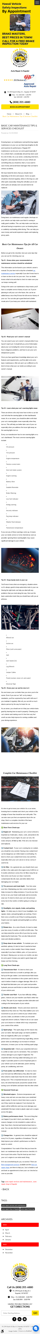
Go (35, 1313)
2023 (5, 1225)
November (9, 1253)
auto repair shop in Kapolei (10, 1209)
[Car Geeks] (20, 58)
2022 (5, 1244)
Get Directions (20, 1306)
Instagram (25, 1319)
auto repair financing (27, 1209)
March (7, 1233)
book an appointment (20, 107)
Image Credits (13, 1331)
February (8, 1236)
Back (6, 1189)
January (8, 1239)
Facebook (14, 1319)
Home (9, 114)
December (9, 1249)
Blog (27, 114)
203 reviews (19, 80)
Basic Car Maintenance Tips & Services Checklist (20, 116)
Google (19, 1319)
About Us (18, 114)
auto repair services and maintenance (18, 1181)
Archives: (7, 1219)
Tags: (4, 1200)
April (7, 1230)
